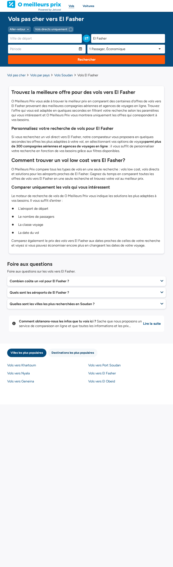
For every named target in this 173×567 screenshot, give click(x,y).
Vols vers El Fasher (102, 373)
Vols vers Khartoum (21, 365)
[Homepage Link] (34, 4)
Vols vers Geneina (20, 381)
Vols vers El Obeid (101, 381)
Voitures (88, 6)
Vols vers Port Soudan (104, 365)
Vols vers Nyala (18, 373)
